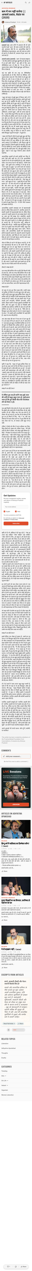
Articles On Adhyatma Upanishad (11, 815)
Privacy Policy (14, 519)
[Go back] (2, 2)
